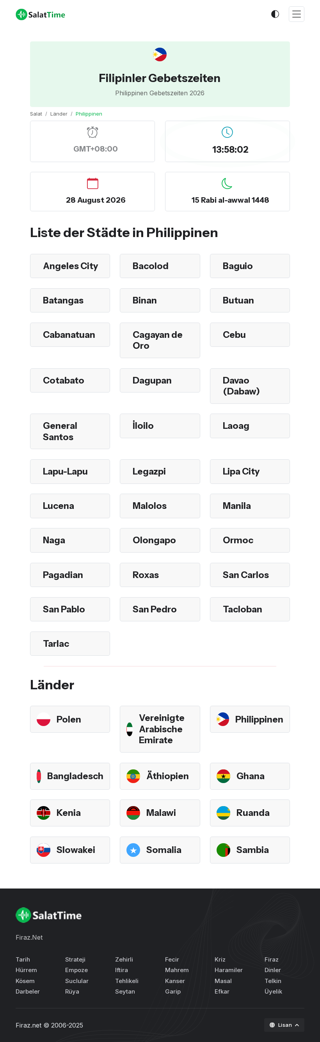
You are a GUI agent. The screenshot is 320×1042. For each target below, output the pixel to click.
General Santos (60, 431)
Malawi (161, 812)
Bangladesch (75, 776)
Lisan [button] (285, 1025)
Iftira (121, 970)
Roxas (146, 574)
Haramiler (229, 970)
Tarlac (56, 643)
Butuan (238, 300)
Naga (54, 540)
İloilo (143, 425)
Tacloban (242, 609)
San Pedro (155, 609)
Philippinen (259, 719)
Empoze (76, 970)
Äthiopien (167, 776)
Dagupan (152, 380)
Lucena (58, 505)
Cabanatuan (69, 334)
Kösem (25, 981)
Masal (223, 981)
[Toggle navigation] (296, 14)
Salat (36, 114)
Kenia (69, 812)
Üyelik (273, 991)
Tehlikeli (127, 981)
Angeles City (70, 265)
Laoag (236, 425)
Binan (145, 300)
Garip (173, 991)
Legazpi (149, 471)
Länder (59, 114)
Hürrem (26, 970)
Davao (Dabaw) (241, 386)
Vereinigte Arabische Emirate (162, 729)
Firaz (272, 959)
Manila (237, 505)
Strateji (75, 959)
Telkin (273, 981)
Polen (69, 719)
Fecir (172, 959)
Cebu (234, 334)
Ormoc (238, 540)
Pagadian (63, 574)
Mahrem (177, 970)
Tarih (23, 959)
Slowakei (76, 849)
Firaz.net (28, 1025)
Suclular (77, 981)
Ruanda (253, 812)
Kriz (220, 959)
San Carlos (246, 574)
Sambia (252, 849)
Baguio (238, 265)
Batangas (63, 300)
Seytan (125, 991)
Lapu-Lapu (65, 471)
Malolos (150, 505)
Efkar (222, 991)
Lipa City (241, 471)
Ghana (250, 776)
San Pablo (64, 609)
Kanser (175, 981)
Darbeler (28, 991)
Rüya (72, 991)
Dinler (273, 970)
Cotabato (63, 380)
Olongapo (154, 540)
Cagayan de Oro (158, 340)
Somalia (163, 849)
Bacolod (151, 265)
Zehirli (124, 959)
